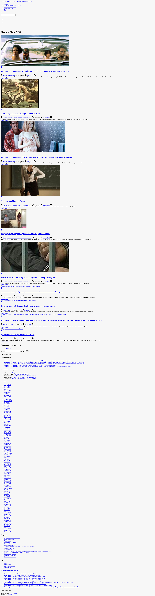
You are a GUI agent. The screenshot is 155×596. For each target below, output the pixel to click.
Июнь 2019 (7, 510)
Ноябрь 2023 (7, 433)
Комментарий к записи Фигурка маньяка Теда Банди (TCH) (20, 573)
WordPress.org (7, 567)
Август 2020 (7, 489)
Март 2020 (7, 497)
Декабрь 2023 (7, 431)
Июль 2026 (7, 386)
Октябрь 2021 (7, 469)
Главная (6, 4)
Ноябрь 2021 (7, 467)
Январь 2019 (7, 517)
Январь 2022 (7, 465)
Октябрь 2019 (7, 504)
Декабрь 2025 (7, 396)
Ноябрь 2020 (7, 485)
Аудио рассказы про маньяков (12, 538)
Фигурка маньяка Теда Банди (20, 373)
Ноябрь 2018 (7, 520)
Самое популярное (11, 570)
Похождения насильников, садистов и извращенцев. (17, 117)
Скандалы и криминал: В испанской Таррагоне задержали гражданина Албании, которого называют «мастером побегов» (37, 366)
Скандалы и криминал (10, 554)
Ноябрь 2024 (7, 415)
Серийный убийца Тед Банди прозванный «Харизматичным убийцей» (32, 292)
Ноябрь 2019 (7, 502)
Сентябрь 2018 (8, 523)
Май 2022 (6, 459)
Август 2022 (7, 454)
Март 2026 (7, 392)
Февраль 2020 (7, 498)
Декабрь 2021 (7, 466)
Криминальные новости (10, 542)
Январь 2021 (7, 482)
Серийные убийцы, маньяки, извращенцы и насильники (16, 1)
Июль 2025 (7, 404)
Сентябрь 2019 (8, 505)
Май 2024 (6, 424)
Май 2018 (6, 527)
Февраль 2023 (7, 446)
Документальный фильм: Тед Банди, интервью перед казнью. (28, 306)
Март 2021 (7, 479)
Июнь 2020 (7, 492)
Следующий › (8, 348)
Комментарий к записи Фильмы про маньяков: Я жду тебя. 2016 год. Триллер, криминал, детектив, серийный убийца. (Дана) (38, 582)
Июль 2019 (7, 508)
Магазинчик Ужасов (9, 545)
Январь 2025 (7, 412)
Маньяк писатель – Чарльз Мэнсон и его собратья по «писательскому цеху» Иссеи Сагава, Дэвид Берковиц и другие (52, 320)
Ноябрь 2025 (7, 398)
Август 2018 (7, 524)
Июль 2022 (7, 456)
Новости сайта (8, 549)
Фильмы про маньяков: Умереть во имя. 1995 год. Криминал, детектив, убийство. (37, 157)
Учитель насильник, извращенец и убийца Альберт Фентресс (28, 277)
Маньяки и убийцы (8, 296)
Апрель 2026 (7, 390)
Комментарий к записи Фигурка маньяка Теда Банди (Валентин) (22, 575)
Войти (5, 563)
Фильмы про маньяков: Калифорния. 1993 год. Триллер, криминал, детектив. (35, 71)
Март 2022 (7, 462)
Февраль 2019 (7, 515)
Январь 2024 (7, 430)
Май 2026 (6, 389)
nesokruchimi (29, 75)
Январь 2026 (7, 395)
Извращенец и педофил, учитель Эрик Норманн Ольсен (25, 234)
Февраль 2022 (7, 463)
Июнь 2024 (7, 422)
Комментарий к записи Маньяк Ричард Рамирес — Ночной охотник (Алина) (25, 584)
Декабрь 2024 (7, 414)
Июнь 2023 (7, 440)
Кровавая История (9, 543)
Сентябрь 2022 (8, 453)
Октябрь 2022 (7, 451)
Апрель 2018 (7, 529)
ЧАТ (5, 10)
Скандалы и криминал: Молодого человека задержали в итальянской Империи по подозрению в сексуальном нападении (37, 360)
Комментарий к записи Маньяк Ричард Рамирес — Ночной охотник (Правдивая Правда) (28, 585)
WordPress (14, 593)
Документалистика (8, 310)
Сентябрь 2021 (8, 470)
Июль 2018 (7, 526)
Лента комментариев (9, 566)
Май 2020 (6, 494)
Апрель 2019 (7, 513)
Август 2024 (7, 420)
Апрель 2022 (7, 460)
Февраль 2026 (7, 393)
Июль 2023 (7, 438)
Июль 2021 (7, 473)
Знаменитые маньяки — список (12, 5)
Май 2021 (6, 476)
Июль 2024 (7, 421)
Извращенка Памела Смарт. (13, 201)
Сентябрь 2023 (8, 436)
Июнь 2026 (7, 388)
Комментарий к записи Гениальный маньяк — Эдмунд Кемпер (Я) (22, 581)
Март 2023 (7, 444)
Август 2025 (7, 402)
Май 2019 (6, 511)
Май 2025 (6, 406)
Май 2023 (6, 441)
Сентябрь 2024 (8, 418)
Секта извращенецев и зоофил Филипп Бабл (20, 113)
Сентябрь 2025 (8, 401)
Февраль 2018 (7, 531)
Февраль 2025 (7, 411)
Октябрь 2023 (7, 434)
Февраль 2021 (7, 481)
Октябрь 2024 (7, 417)
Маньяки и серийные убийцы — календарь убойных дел (19, 546)
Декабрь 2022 (7, 449)
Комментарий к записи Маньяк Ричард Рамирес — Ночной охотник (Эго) (24, 576)
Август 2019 (7, 507)
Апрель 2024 (7, 425)
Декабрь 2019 (7, 501)
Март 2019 (7, 514)
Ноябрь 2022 (7, 450)
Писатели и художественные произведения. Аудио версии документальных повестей (27, 551)
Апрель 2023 (7, 443)
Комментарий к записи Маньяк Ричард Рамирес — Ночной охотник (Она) (24, 579)
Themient (9, 594)
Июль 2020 (7, 491)
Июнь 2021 (7, 475)
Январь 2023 (7, 447)
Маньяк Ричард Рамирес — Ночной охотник (23, 375)
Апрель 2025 (7, 408)
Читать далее (4, 78)
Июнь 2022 (7, 457)
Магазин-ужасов (8, 8)
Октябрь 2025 (7, 399)
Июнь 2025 (7, 405)
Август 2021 (7, 472)
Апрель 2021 (7, 478)
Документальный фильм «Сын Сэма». (17, 335)
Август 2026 (7, 385)
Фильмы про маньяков (10, 7)
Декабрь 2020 (7, 483)
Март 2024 (7, 427)
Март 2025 (7, 409)
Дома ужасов (7, 541)
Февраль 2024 (7, 428)
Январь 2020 (7, 499)
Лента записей (8, 564)
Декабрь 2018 (7, 518)
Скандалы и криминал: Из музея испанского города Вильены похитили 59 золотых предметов (30, 365)
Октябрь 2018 (7, 521)
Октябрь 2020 (7, 486)
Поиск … (22, 351)
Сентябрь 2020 (8, 488)
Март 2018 (7, 530)
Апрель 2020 (7, 495)
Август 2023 (7, 437)
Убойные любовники (10, 555)
